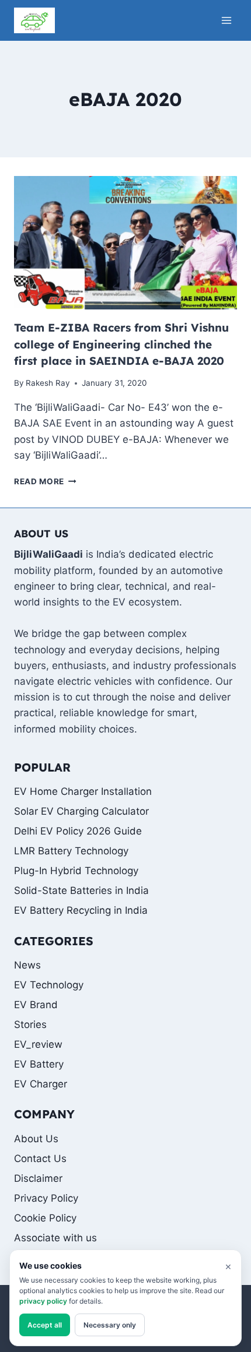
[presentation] (125, 242)
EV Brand (36, 1005)
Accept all (44, 1325)
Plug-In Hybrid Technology (76, 870)
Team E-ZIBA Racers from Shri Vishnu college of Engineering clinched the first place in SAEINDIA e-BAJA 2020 (121, 344)
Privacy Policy (46, 1198)
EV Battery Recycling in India (81, 910)
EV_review (38, 1044)
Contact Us (40, 1158)
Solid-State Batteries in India (81, 890)
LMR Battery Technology (71, 851)
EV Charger (40, 1084)
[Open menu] (226, 20)
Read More (45, 481)
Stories (30, 1024)
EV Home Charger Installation (83, 791)
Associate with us (55, 1238)
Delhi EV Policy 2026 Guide (78, 831)
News (27, 965)
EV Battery (39, 1064)
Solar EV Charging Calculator (81, 811)
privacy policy (43, 1301)
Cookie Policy (45, 1218)
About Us (36, 1139)
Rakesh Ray (48, 383)
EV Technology (48, 985)
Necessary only (109, 1325)
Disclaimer (38, 1178)
